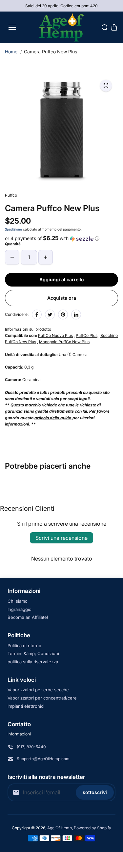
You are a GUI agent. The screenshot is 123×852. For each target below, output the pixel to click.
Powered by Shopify (92, 827)
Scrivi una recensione (61, 538)
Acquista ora (61, 298)
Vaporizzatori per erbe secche (38, 689)
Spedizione (13, 229)
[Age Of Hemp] (61, 27)
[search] (105, 27)
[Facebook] (37, 314)
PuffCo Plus (86, 335)
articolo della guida (53, 417)
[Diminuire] (12, 257)
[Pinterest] (63, 314)
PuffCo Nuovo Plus (55, 335)
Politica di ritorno (24, 645)
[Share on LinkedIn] (76, 314)
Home (11, 51)
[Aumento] (45, 257)
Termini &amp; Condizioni (33, 653)
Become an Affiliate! (28, 617)
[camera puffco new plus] (106, 85)
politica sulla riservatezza (33, 661)
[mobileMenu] (12, 27)
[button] (61, 238)
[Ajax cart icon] (114, 27)
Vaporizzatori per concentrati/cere (42, 698)
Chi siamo (18, 601)
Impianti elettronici (26, 706)
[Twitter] (50, 314)
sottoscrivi (95, 792)
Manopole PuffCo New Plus (64, 341)
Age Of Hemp (59, 827)
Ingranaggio (19, 609)
